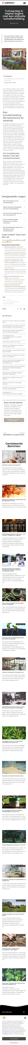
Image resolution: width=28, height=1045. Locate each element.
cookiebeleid (5, 1034)
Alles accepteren (14, 1038)
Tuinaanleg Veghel (8, 303)
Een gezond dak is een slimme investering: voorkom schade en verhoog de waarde (11, 570)
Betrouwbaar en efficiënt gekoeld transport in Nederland (12, 373)
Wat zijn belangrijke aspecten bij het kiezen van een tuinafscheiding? (14, 229)
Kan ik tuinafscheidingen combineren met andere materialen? (14, 221)
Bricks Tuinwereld (7, 167)
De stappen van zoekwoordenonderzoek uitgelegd (13, 393)
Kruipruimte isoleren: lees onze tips (12, 776)
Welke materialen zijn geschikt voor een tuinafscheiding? (14, 207)
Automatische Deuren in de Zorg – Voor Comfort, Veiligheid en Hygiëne (13, 534)
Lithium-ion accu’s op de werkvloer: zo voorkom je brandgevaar (13, 388)
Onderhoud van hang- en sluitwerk (15, 254)
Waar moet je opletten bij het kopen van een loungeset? (13, 603)
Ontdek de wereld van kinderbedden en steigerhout (14, 880)
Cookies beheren (14, 1042)
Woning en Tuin (14, 23)
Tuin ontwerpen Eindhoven (11, 302)
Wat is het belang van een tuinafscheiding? (14, 201)
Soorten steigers (10, 269)
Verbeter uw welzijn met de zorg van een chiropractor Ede (13, 346)
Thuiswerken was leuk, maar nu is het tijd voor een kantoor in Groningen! (13, 707)
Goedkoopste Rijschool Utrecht (12, 342)
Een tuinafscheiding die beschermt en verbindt (14, 79)
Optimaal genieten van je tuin (14, 247)
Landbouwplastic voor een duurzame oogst (13, 914)
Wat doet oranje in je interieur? (11, 465)
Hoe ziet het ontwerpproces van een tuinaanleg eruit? (14, 214)
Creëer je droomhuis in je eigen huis (12, 672)
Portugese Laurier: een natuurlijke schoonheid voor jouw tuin (12, 742)
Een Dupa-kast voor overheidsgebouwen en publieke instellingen (12, 337)
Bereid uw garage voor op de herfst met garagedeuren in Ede (14, 500)
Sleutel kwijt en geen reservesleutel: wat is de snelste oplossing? (13, 331)
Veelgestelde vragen (10, 82)
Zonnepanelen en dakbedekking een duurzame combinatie (13, 638)
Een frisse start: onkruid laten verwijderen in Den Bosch (11, 949)
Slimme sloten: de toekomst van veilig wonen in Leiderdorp (13, 356)
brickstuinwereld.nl (10, 176)
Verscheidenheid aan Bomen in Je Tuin (13, 845)
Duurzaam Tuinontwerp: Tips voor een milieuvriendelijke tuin (13, 984)
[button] (25, 1018)
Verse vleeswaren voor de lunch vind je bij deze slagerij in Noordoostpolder (14, 326)
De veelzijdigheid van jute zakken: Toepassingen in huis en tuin (12, 811)
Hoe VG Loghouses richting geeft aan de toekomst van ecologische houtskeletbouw (13, 361)
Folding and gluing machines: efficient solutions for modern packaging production (14, 368)
